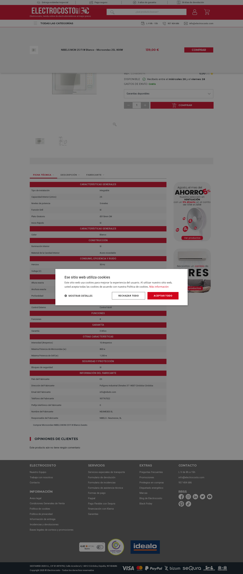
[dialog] (121, 287)
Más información (159, 286)
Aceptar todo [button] (163, 295)
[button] (78, 295)
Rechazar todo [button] (128, 295)
